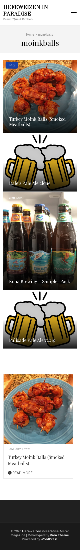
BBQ (12, 65)
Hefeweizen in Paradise (25, 10)
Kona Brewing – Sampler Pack (39, 281)
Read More (22, 473)
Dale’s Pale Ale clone (29, 183)
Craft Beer (15, 197)
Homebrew (16, 139)
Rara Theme (59, 535)
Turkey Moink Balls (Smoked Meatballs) (37, 121)
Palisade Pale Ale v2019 (32, 340)
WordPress (49, 539)
